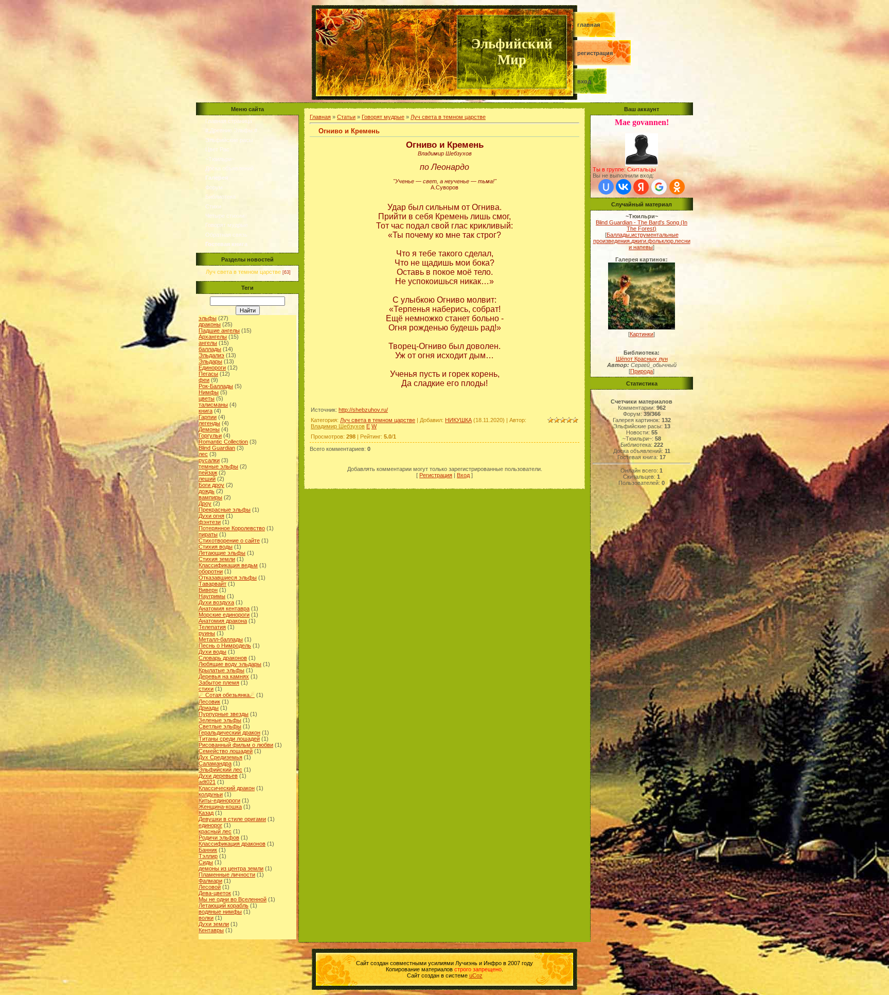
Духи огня (211, 516)
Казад (206, 813)
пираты (208, 534)
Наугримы (212, 596)
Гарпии (208, 417)
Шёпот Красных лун (642, 359)
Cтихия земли (217, 559)
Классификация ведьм (228, 565)
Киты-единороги (219, 800)
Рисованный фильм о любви (236, 745)
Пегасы (208, 374)
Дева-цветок (215, 893)
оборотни (211, 571)
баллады (210, 349)
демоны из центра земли (231, 868)
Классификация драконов (232, 844)
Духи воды (212, 652)
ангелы (208, 343)
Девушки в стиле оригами (232, 819)
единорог (210, 825)
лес (203, 454)
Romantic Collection (223, 442)
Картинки (641, 334)
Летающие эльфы (222, 553)
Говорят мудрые (383, 117)
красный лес (215, 831)
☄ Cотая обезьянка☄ (227, 695)
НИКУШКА (458, 420)
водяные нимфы (220, 912)
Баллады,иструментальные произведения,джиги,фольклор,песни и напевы (641, 241)
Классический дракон (227, 788)
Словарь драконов (223, 658)
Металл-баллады (221, 639)
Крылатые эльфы (221, 670)
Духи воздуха (216, 602)
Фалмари (210, 881)
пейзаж (208, 472)
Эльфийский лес (220, 769)
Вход (584, 81)
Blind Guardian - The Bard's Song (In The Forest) (641, 225)
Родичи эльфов (219, 837)
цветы (207, 398)
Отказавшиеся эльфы (228, 577)
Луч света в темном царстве (243, 272)
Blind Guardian (217, 448)
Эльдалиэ (211, 355)
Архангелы (213, 337)
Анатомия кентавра (224, 608)
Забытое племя (219, 682)
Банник (208, 850)
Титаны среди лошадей (229, 739)
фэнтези (210, 522)
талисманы (213, 405)
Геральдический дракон (229, 732)
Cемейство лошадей (226, 751)
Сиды (206, 862)
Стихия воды (216, 547)
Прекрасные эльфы (225, 510)
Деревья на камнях (224, 676)
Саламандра (215, 763)
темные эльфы (218, 466)
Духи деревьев (218, 776)
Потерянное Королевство (232, 528)
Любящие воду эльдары (230, 664)
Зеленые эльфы (220, 720)
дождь (207, 491)
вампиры (210, 497)
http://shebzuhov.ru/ (363, 410)
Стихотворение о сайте (229, 540)
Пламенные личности (227, 874)
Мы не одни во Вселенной (232, 899)
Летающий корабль (223, 905)
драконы (210, 324)
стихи (206, 689)
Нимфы (209, 392)
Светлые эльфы (220, 726)
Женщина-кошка (220, 807)
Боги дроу (211, 485)
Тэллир (208, 856)
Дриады (209, 708)
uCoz (476, 975)
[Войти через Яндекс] (641, 187)
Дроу (205, 503)
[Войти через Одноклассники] (677, 187)
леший (207, 479)
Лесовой (210, 887)
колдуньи (211, 794)
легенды (209, 423)
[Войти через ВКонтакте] (623, 187)
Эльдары (210, 361)
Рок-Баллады (216, 386)
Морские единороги (224, 615)
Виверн (208, 590)
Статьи (346, 117)
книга (205, 411)
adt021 (207, 782)
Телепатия (212, 627)
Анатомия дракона (223, 621)
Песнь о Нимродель (225, 645)
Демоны (209, 429)
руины (207, 633)
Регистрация (595, 53)
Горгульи (210, 435)
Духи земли (214, 924)
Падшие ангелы (219, 330)
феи (204, 380)
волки (206, 918)
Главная (588, 25)
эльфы (208, 318)
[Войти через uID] (606, 187)
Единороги (212, 367)
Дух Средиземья (220, 757)
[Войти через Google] (659, 187)
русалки (209, 460)
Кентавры (211, 930)
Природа (641, 371)
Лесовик (209, 702)
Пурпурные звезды (223, 714)
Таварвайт (212, 584)
